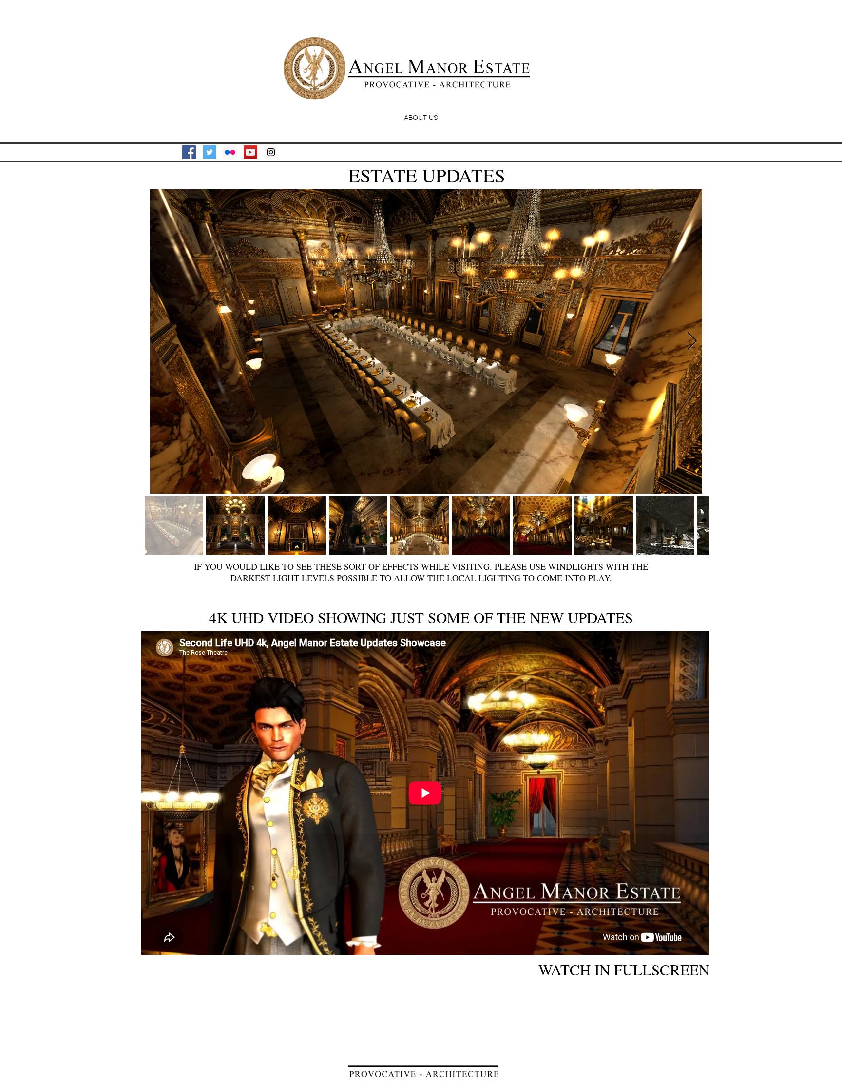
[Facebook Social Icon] (189, 152)
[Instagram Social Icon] (271, 152)
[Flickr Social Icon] (230, 152)
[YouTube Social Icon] (250, 152)
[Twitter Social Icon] (209, 152)
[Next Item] (692, 341)
